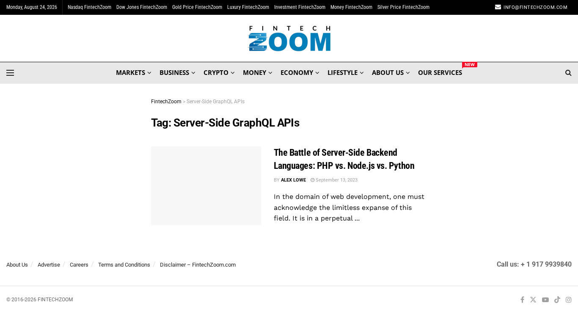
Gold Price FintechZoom (197, 7)
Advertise (49, 265)
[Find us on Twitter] (533, 300)
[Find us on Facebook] (522, 300)
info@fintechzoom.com (535, 7)
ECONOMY (297, 72)
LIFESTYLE (343, 72)
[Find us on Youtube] (545, 300)
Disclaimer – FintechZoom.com (198, 265)
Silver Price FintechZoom (403, 7)
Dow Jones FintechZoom (141, 7)
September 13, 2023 (336, 180)
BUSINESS (174, 72)
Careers (79, 265)
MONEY (254, 72)
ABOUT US (388, 72)
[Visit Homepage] (289, 38)
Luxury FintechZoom (248, 7)
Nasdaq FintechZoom (89, 7)
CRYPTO (216, 72)
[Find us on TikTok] (557, 300)
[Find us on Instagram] (569, 300)
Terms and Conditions (124, 265)
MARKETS (130, 72)
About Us (17, 265)
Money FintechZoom (351, 7)
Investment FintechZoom (299, 7)
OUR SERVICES (440, 71)
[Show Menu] (10, 73)
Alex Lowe (293, 180)
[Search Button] (568, 72)
